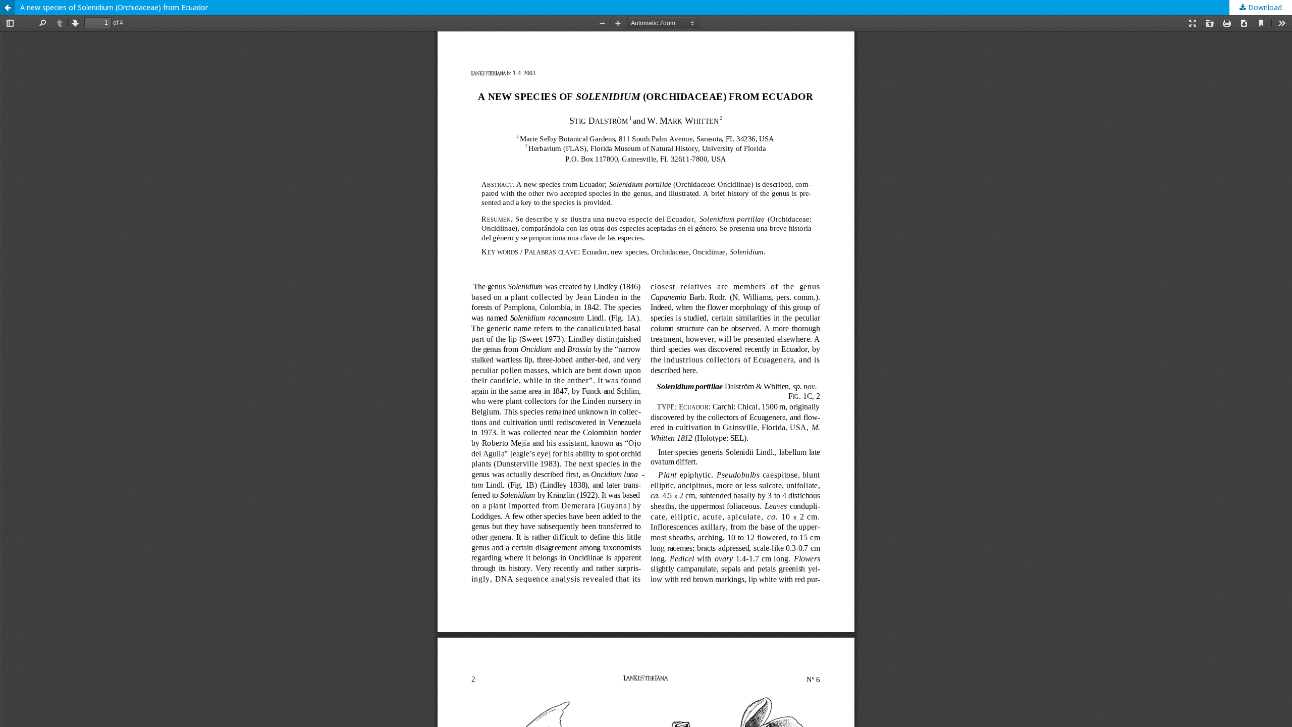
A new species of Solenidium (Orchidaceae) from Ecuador (114, 7)
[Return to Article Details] (7, 7)
